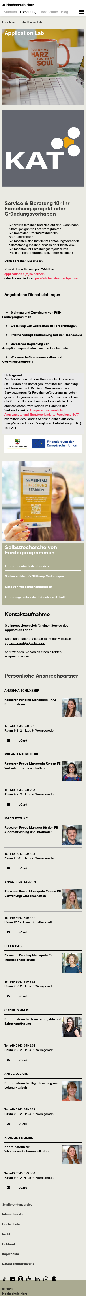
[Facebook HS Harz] (12, 1280)
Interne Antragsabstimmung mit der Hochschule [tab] (46, 335)
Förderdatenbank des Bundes (27, 566)
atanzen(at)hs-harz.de (8, 932)
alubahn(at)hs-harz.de (8, 1124)
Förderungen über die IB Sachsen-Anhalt (35, 597)
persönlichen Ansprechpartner (56, 278)
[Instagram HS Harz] (20, 1280)
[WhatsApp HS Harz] (45, 1280)
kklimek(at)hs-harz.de (8, 1187)
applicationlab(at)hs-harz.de (24, 274)
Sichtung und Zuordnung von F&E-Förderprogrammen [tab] (32, 314)
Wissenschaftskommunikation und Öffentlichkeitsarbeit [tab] (32, 359)
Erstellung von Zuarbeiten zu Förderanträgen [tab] (43, 326)
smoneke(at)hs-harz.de (8, 1060)
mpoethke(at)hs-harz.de (8, 868)
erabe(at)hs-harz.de (8, 996)
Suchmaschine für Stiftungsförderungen (34, 576)
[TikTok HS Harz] (4, 1280)
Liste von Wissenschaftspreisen (28, 586)
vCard (23, 740)
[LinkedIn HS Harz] (37, 1280)
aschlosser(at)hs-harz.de (8, 740)
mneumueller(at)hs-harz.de (8, 804)
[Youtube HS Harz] (28, 1280)
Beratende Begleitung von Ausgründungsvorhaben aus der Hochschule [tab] (35, 346)
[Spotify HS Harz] (54, 1280)
